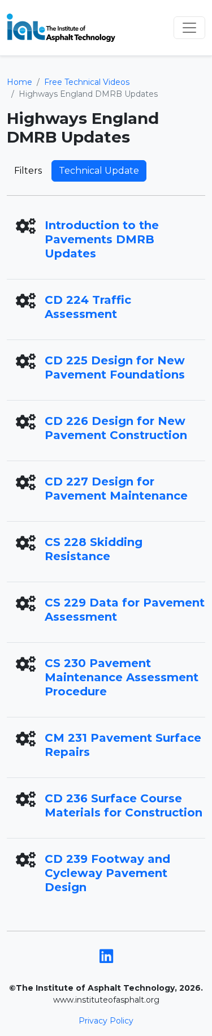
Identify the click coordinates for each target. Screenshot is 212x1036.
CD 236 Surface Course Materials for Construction (123, 805)
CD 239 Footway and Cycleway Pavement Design (107, 873)
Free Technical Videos (86, 82)
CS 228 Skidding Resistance (93, 549)
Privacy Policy (106, 1021)
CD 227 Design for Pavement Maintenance (116, 488)
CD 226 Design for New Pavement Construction (116, 428)
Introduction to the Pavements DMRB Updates (102, 239)
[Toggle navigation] (189, 27)
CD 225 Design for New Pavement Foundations (115, 367)
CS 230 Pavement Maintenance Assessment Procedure (121, 677)
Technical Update (99, 170)
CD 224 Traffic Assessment (88, 307)
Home (19, 82)
